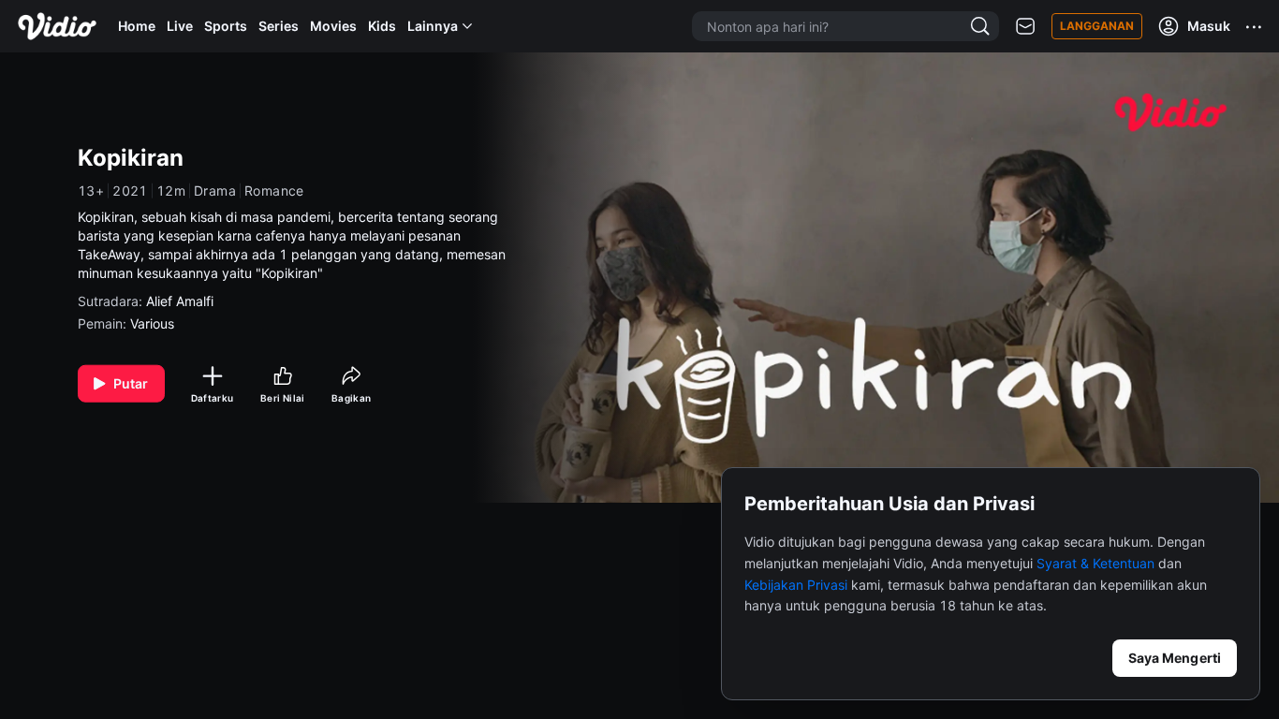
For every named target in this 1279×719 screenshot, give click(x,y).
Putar (131, 383)
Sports (225, 26)
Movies (333, 26)
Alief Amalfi (179, 301)
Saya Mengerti (1174, 658)
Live (180, 26)
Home (136, 26)
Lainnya (432, 26)
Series (278, 26)
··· (1254, 26)
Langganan (1097, 26)
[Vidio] (57, 26)
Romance (274, 190)
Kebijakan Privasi (795, 585)
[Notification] (1025, 26)
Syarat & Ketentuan (1095, 563)
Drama (215, 190)
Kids (382, 26)
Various (152, 323)
